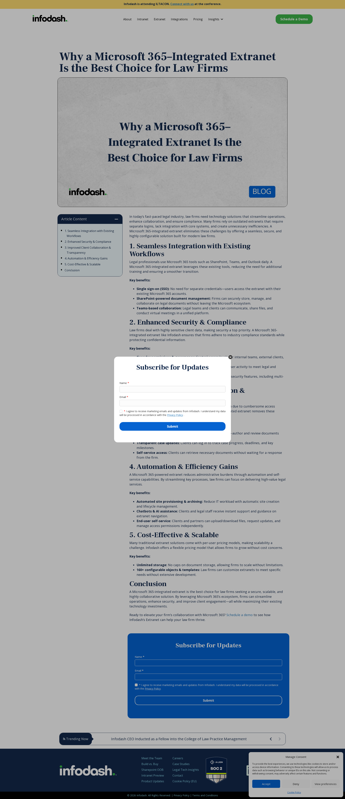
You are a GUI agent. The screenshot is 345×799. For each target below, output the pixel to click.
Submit (172, 426)
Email (123, 397)
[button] (230, 357)
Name (124, 383)
